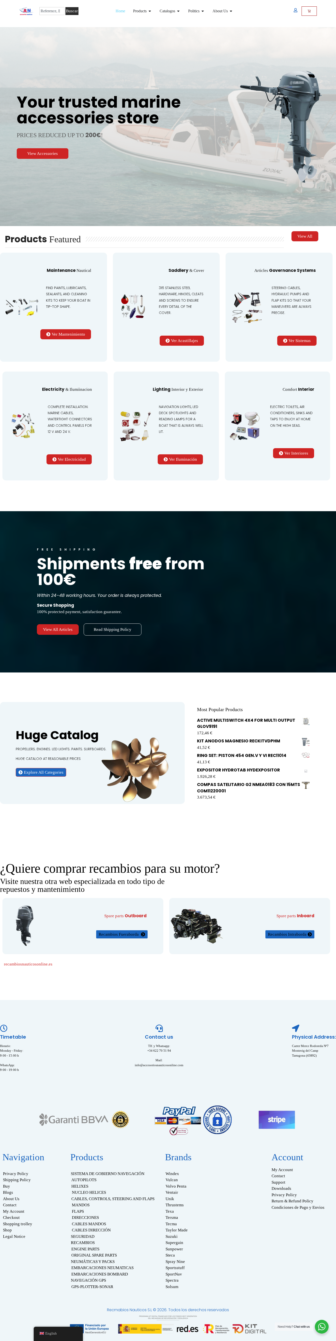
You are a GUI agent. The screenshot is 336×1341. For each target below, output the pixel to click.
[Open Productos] (150, 11)
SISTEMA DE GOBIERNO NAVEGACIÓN (107, 1173)
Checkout (11, 1217)
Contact (9, 1205)
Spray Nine (175, 1261)
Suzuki (172, 1236)
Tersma (172, 1217)
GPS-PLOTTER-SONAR (92, 1286)
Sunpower (174, 1249)
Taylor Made (177, 1230)
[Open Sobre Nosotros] (231, 11)
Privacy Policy (15, 1173)
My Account (13, 1211)
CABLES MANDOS (89, 1224)
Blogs (8, 1192)
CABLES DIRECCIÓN (91, 1230)
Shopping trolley (17, 1224)
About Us (11, 1198)
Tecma (171, 1224)
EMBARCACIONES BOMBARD (99, 1274)
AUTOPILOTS (83, 1179)
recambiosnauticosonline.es (28, 964)
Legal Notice (14, 1236)
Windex (172, 1173)
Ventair (172, 1192)
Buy (6, 1186)
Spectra (172, 1280)
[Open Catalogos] (178, 11)
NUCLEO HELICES (89, 1192)
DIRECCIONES (85, 1217)
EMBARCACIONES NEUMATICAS (102, 1267)
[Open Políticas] (203, 11)
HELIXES (79, 1186)
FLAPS (78, 1211)
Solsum (172, 1286)
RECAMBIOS (83, 1242)
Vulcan (172, 1179)
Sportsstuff (175, 1267)
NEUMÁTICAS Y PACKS (93, 1261)
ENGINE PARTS (85, 1249)
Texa (170, 1211)
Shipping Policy (17, 1179)
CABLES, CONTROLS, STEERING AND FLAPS (112, 1198)
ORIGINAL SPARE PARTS (94, 1255)
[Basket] (309, 11)
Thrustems (175, 1205)
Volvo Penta (176, 1186)
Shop (7, 1230)
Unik (170, 1198)
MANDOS (81, 1205)
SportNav (174, 1274)
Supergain (174, 1242)
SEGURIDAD (82, 1236)
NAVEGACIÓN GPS (88, 1280)
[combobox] (51, 11)
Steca (170, 1255)
